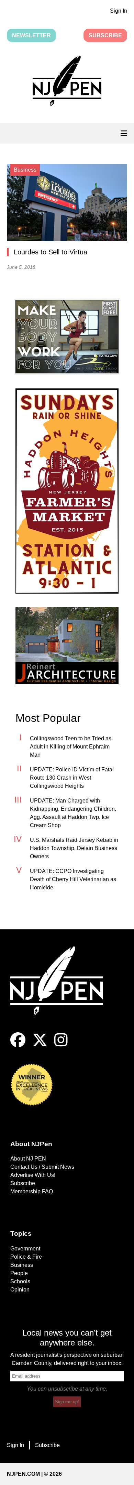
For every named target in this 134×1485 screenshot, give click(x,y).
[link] (67, 337)
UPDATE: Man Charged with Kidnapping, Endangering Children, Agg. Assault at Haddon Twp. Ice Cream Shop (73, 813)
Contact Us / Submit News (42, 1167)
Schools (20, 1281)
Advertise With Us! (32, 1175)
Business (21, 1265)
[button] (67, 82)
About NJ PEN (28, 1159)
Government (25, 1248)
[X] (39, 1045)
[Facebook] (17, 1045)
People (19, 1273)
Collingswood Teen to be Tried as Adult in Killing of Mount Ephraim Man (70, 746)
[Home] (61, 989)
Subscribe (105, 35)
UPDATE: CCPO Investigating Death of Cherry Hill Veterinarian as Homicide (73, 879)
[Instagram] (61, 1045)
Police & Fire (26, 1257)
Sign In (118, 11)
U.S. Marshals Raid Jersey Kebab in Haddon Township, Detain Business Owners (74, 848)
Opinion (20, 1289)
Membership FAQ (31, 1191)
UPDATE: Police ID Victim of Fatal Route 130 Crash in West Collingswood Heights (72, 778)
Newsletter (31, 35)
